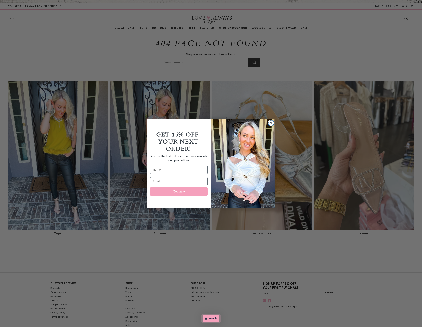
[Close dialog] (271, 123)
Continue (179, 191)
